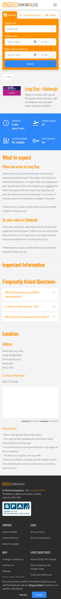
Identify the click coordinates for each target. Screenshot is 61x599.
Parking (12, 15)
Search (30, 63)
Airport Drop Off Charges (43, 559)
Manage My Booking (12, 559)
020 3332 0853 (37, 490)
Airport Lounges (10, 543)
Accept (39, 594)
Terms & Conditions (40, 537)
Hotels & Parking (31, 15)
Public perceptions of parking (41, 576)
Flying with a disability (13, 577)
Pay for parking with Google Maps (40, 567)
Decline (23, 594)
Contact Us (8, 565)
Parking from (11, 35)
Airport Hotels (9, 531)
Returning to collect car (16, 49)
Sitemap (6, 571)
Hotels (52, 15)
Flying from (10, 22)
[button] (55, 4)
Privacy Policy (37, 531)
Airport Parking (10, 537)
